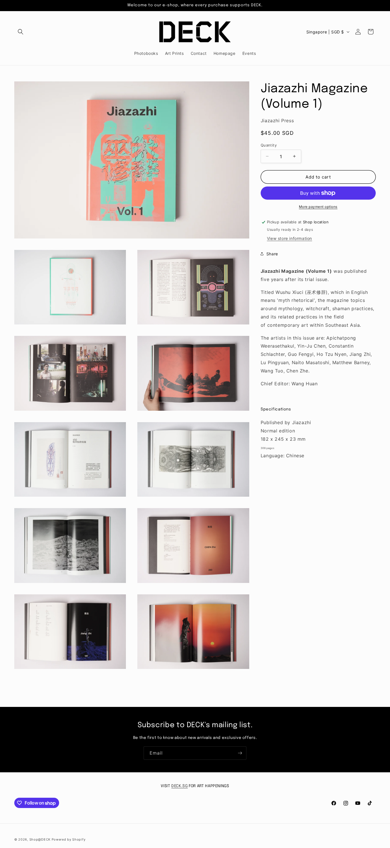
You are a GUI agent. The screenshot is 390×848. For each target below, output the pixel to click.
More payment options (318, 207)
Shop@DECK (40, 839)
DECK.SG (179, 786)
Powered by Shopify (69, 839)
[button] (20, 31)
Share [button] (272, 253)
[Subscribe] (240, 753)
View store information (289, 238)
